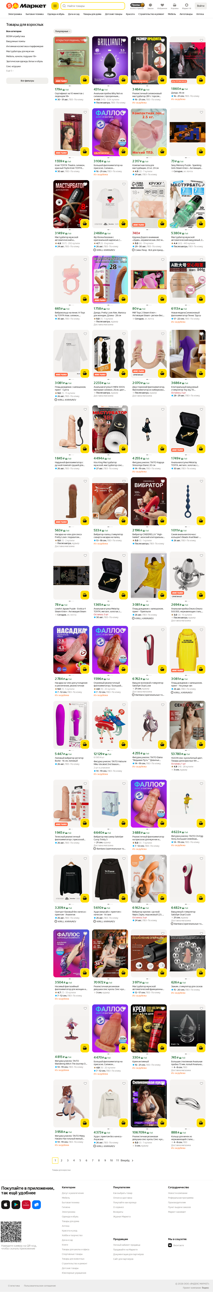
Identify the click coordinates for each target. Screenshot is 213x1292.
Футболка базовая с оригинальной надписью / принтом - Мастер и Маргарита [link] (109, 238)
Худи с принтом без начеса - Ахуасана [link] (108, 1138)
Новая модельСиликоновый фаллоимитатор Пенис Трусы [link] (186, 314)
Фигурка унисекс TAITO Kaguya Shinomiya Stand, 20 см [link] (148, 463)
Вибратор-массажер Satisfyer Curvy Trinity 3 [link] (108, 838)
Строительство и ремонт (74, 1263)
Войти (200, 5)
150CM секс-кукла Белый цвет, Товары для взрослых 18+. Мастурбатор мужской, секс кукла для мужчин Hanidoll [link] (187, 759)
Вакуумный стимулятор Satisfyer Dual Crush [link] (183, 913)
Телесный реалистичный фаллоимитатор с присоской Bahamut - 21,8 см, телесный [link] (69, 838)
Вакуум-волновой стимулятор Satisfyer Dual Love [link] (147, 684)
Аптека (65, 1226)
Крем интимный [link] (140, 1061)
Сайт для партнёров (123, 1259)
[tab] (15, 14)
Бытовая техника (70, 1202)
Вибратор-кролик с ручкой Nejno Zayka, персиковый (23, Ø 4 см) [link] (148, 913)
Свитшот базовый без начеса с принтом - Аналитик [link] (70, 913)
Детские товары (70, 1268)
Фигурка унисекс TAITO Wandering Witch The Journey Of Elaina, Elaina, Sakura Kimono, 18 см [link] (70, 1062)
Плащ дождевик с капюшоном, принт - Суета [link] (70, 388)
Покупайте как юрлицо (124, 1202)
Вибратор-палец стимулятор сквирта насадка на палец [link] (108, 535)
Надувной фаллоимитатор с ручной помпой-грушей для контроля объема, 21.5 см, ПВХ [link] (70, 464)
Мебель (66, 1198)
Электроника (68, 1212)
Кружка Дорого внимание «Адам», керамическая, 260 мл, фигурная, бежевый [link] (148, 238)
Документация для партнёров (128, 1254)
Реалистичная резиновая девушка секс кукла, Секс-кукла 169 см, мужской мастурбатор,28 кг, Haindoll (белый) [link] (148, 1138)
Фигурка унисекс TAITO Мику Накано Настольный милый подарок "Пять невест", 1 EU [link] (70, 1137)
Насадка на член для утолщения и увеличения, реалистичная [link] (71, 684)
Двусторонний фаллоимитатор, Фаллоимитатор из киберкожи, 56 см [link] (148, 388)
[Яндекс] (205, 1288)
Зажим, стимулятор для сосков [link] (187, 986)
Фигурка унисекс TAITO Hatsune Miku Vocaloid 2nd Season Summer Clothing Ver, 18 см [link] (110, 763)
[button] (62, 31)
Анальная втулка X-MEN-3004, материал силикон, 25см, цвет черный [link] (109, 388)
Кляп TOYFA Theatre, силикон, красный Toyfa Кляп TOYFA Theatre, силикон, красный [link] (70, 166)
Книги (65, 1244)
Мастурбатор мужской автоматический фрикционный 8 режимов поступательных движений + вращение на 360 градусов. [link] (148, 988)
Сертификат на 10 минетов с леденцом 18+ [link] (69, 94)
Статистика (14, 1285)
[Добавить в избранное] (85, 40)
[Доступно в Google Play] (16, 1208)
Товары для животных (73, 1259)
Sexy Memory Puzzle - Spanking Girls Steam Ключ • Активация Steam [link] (186, 166)
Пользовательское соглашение (40, 1285)
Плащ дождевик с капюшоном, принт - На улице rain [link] (186, 684)
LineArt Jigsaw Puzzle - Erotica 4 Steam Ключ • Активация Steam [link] (70, 610)
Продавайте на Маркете (125, 1249)
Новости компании (177, 1193)
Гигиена (66, 1207)
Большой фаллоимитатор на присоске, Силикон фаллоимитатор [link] (108, 166)
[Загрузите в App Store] (5, 1208)
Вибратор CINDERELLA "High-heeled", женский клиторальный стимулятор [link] (148, 536)
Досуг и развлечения (73, 1193)
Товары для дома (70, 1221)
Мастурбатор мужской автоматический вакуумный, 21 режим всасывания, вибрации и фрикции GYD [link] (187, 238)
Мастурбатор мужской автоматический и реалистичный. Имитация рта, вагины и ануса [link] (70, 238)
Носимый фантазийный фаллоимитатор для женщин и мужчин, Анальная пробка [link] (70, 988)
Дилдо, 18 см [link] (177, 93)
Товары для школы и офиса (75, 1249)
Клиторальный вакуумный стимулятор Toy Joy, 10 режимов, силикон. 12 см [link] (184, 388)
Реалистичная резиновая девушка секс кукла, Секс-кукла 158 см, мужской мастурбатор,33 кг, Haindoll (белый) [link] (110, 988)
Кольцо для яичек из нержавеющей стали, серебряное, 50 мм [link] (182, 1138)
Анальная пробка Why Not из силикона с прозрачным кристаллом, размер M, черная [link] (109, 95)
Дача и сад (67, 1240)
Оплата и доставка (122, 1198)
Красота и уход (69, 1230)
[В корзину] (85, 79)
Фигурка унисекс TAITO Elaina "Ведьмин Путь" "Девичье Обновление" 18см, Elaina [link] (147, 759)
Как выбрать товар (122, 1193)
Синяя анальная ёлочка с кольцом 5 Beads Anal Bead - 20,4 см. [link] (185, 536)
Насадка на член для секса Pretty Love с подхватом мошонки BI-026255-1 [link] (68, 536)
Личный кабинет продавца (126, 1245)
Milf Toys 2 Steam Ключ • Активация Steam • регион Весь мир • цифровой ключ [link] (148, 314)
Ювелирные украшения (74, 1273)
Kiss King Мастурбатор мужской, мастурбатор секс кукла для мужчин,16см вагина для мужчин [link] (109, 464)
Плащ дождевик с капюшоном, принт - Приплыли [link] (147, 610)
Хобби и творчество (72, 1235)
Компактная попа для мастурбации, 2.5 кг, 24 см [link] (145, 166)
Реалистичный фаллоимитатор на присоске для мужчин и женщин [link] (148, 838)
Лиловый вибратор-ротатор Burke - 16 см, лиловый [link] (69, 759)
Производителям (177, 1202)
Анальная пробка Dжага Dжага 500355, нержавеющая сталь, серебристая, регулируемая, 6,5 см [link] (187, 610)
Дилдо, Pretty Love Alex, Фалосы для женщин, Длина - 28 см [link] (110, 314)
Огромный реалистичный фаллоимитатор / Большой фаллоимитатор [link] (107, 684)
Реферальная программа (180, 1198)
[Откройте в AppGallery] (26, 1208)
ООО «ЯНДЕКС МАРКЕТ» (196, 1283)
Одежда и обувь (70, 1216)
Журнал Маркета (122, 1216)
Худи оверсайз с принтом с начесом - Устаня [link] (107, 913)
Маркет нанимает (177, 1212)
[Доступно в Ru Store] (36, 1208)
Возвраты (118, 1212)
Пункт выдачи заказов (179, 1207)
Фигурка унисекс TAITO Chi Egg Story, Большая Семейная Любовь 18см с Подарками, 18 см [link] (187, 837)
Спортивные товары (72, 1254)
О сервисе (118, 1207)
